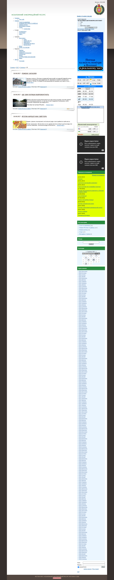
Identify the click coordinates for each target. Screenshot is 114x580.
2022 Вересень (83, 507)
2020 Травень (83, 462)
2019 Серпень (83, 447)
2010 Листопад (83, 271)
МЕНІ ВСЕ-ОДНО (85, 25)
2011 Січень (82, 274)
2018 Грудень (82, 433)
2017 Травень (83, 401)
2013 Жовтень (83, 330)
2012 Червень (83, 303)
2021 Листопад (83, 492)
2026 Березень (83, 555)
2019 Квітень (82, 440)
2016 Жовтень (83, 390)
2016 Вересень (83, 388)
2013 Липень (82, 325)
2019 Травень (83, 442)
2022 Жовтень (83, 508)
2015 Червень (83, 363)
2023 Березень (83, 517)
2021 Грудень (82, 493)
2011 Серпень (83, 286)
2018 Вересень (83, 428)
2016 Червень (83, 383)
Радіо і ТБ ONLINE (24, 47)
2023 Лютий (82, 515)
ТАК (81, 22)
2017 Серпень (83, 406)
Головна (17, 18)
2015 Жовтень (83, 370)
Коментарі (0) (43, 86)
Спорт (21, 27)
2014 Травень (83, 341)
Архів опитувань (89, 29)
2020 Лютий (82, 457)
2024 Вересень (83, 540)
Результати (81, 29)
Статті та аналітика (24, 22)
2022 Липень (82, 503)
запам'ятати (82, 567)
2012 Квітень (82, 299)
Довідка (21, 50)
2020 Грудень (82, 473)
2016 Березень (83, 378)
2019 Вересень (83, 448)
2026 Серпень (83, 559)
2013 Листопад (83, 331)
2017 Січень (82, 395)
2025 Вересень (83, 550)
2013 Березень (83, 318)
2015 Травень (83, 361)
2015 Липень (82, 365)
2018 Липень (82, 425)
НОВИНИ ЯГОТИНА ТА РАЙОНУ (28, 23)
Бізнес (21, 55)
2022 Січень (82, 495)
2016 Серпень (83, 386)
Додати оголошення (98, 175)
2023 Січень (82, 513)
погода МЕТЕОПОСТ (90, 86)
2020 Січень (82, 455)
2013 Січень (82, 315)
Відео (20, 46)
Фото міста (22, 38)
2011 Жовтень (83, 289)
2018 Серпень (83, 427)
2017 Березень (83, 398)
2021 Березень (83, 478)
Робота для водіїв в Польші (85, 199)
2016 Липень (82, 385)
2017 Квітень (82, 400)
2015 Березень (83, 358)
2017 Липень (82, 405)
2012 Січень (82, 294)
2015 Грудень (82, 373)
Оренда (80, 179)
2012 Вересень (83, 308)
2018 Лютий (82, 417)
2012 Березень (83, 298)
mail (78, 571)
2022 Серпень (83, 505)
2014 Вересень (83, 348)
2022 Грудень (82, 512)
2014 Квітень (82, 340)
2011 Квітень (82, 279)
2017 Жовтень (83, 410)
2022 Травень (83, 500)
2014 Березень (83, 338)
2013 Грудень (82, 333)
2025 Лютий (82, 545)
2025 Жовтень (83, 552)
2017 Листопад (83, 411)
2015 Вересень (83, 368)
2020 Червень (83, 463)
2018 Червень (83, 423)
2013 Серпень (83, 326)
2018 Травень (83, 422)
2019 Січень (82, 435)
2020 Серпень (83, 467)
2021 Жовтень (83, 490)
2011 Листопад (83, 291)
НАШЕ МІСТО (28, 40)
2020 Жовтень (83, 470)
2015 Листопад (83, 371)
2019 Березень (83, 438)
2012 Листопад (83, 311)
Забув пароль (87, 569)
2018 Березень (83, 418)
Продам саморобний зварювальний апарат (90, 207)
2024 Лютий (82, 530)
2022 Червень (83, 502)
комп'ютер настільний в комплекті (87, 182)
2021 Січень (82, 475)
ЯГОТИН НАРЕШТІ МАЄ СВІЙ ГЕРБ (34, 116)
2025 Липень (82, 547)
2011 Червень (83, 283)
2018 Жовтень (83, 430)
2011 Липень (82, 284)
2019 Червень (83, 443)
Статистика (27, 28)
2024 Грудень (82, 544)
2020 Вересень (83, 468)
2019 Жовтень (83, 450)
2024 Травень (83, 535)
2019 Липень (82, 445)
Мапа (20, 58)
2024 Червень (83, 537)
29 (86, 263)
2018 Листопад (83, 432)
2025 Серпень (83, 549)
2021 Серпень (83, 487)
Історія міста (22, 31)
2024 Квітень (82, 534)
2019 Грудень (82, 453)
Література (22, 54)
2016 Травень (83, 381)
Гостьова (21, 61)
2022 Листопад (83, 510)
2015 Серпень (83, 366)
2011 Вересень (83, 288)
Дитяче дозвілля (82, 211)
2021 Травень (83, 482)
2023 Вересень (83, 523)
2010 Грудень (82, 273)
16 (88, 259)
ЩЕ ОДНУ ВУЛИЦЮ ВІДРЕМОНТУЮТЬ (35, 95)
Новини (17, 20)
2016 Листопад (83, 391)
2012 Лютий (82, 296)
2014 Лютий (82, 336)
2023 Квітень (82, 518)
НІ (80, 24)
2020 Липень (82, 465)
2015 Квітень (82, 360)
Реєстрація (95, 569)
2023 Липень (82, 522)
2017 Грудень (82, 413)
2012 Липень (82, 304)
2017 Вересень (83, 408)
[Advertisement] (38, 9)
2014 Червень (83, 343)
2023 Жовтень (83, 525)
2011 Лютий (82, 276)
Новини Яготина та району (24, 86)
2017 (17, 67)
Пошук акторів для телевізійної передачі (89, 186)
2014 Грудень (82, 353)
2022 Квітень (82, 498)
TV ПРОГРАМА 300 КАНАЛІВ (27, 57)
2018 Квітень (82, 420)
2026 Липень (82, 557)
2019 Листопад (83, 452)
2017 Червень (83, 403)
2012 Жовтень (83, 310)
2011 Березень (83, 278)
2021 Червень (83, 483)
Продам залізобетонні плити (86, 203)
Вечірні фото (27, 44)
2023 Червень (83, 520)
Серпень (22, 67)
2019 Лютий (82, 437)
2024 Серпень (83, 539)
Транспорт (22, 51)
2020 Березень (83, 458)
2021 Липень (82, 485)
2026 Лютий (82, 554)
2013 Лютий (82, 316)
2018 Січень (82, 415)
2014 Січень (82, 335)
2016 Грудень (82, 393)
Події (25, 39)
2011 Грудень (82, 293)
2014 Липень (82, 345)
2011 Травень (82, 281)
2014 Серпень (83, 346)
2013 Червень (83, 323)
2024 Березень (83, 532)
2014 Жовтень (83, 350)
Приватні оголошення (25, 52)
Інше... (21, 34)
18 (93, 259)
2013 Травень (83, 321)
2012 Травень (83, 301)
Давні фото (27, 42)
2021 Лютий (82, 477)
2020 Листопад (83, 472)
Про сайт (21, 19)
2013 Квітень (82, 320)
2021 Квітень (82, 480)
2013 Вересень (83, 328)
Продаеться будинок (84, 215)
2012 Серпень (83, 306)
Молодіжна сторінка (24, 26)
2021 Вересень (83, 488)
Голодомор (22, 32)
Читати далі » (30, 82)
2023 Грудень (82, 527)
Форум (16, 59)
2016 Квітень (82, 380)
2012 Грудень (82, 313)
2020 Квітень (82, 460)
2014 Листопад (83, 351)
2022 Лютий (82, 497)
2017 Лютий (82, 396)
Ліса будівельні (82, 195)
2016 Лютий (82, 376)
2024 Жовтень (83, 542)
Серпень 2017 (91, 251)
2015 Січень (82, 355)
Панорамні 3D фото (29, 43)
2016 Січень (82, 375)
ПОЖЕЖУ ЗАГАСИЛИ (29, 73)
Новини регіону (23, 24)
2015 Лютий (82, 356)
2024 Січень (82, 529)
